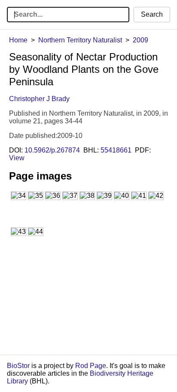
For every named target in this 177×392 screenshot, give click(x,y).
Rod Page (90, 365)
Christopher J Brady (39, 98)
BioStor (18, 365)
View (16, 158)
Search (152, 14)
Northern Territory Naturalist (80, 40)
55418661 (116, 150)
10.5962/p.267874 (52, 150)
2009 (140, 40)
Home (18, 40)
